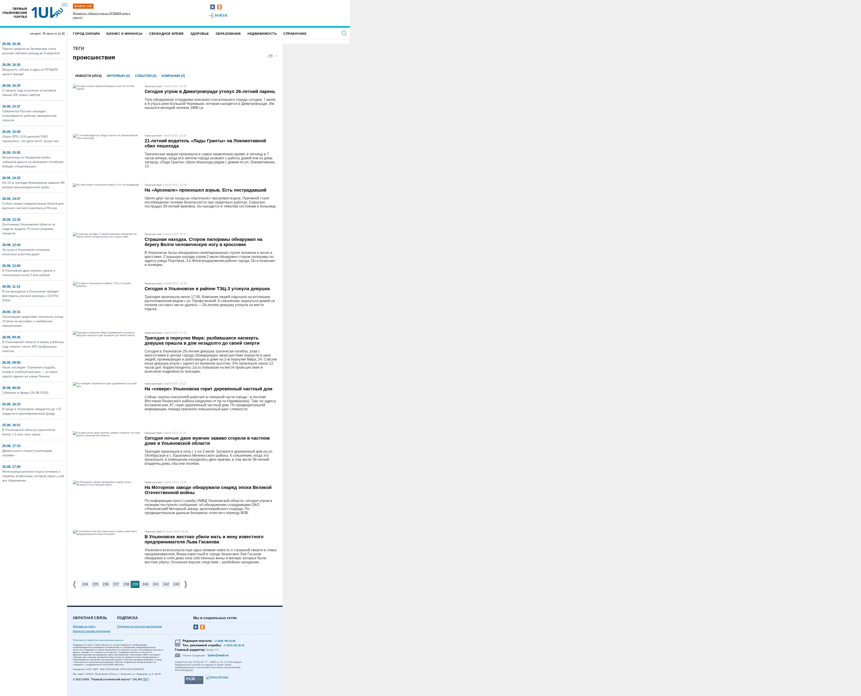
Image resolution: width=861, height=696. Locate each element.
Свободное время (166, 33)
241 (156, 584)
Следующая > (186, 584)
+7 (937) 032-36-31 (233, 645)
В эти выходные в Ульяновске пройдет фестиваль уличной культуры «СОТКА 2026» (30, 296)
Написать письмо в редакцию (91, 631)
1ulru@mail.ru (218, 655)
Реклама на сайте (84, 626)
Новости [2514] (88, 76)
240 (145, 584)
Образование (228, 33)
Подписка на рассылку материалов (139, 626)
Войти (221, 15)
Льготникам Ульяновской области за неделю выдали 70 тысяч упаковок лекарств (28, 229)
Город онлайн (86, 33)
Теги (78, 48)
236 (106, 584)
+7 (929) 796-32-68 (224, 641)
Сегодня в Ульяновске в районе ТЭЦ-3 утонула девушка (207, 288)
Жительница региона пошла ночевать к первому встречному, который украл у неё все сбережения (33, 476)
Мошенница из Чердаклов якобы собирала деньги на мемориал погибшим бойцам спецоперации (32, 162)
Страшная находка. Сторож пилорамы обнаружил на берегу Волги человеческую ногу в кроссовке (203, 242)
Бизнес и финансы (124, 33)
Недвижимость (262, 33)
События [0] (146, 76)
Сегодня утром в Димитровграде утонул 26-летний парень (210, 91)
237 (116, 584)
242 (166, 584)
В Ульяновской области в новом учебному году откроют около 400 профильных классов (33, 346)
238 (126, 584)
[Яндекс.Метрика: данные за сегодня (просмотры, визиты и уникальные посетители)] (217, 677)
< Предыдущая (75, 584)
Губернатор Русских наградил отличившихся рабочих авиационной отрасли (29, 115)
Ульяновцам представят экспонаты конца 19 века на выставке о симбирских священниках (32, 321)
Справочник (295, 33)
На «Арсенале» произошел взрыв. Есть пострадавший (205, 190)
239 (135, 584)
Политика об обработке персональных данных (98, 640)
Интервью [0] (118, 76)
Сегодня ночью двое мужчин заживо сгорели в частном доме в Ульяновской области (207, 441)
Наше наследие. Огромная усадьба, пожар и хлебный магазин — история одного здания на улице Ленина (29, 371)
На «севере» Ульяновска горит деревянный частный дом (208, 388)
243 (176, 584)
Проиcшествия (153, 86)
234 (85, 584)
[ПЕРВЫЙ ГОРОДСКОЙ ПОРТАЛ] (14, 12)
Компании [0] (173, 76)
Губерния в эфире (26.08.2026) (25, 392)
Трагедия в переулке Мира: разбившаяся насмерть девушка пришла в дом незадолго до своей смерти (202, 340)
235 (95, 584)
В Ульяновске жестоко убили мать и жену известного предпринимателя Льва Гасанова (204, 539)
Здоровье (199, 33)
